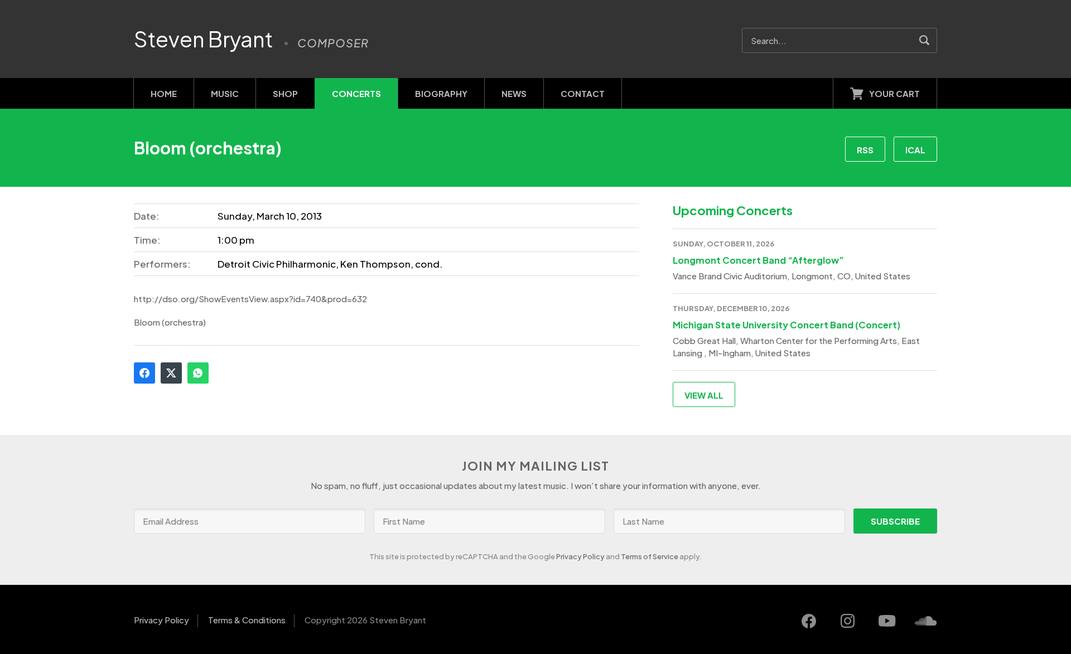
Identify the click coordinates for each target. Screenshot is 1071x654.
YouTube (887, 621)
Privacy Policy (580, 556)
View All (703, 395)
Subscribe (895, 521)
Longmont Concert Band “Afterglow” (758, 260)
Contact (583, 93)
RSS (865, 149)
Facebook (144, 373)
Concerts (356, 93)
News (514, 93)
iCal (915, 149)
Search (924, 40)
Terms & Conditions (247, 619)
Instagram (848, 621)
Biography (441, 93)
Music (225, 93)
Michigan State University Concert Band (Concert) (786, 325)
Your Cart (894, 93)
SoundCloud (926, 621)
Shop (285, 93)
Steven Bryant (203, 39)
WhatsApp (198, 373)
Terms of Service (649, 556)
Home (164, 93)
